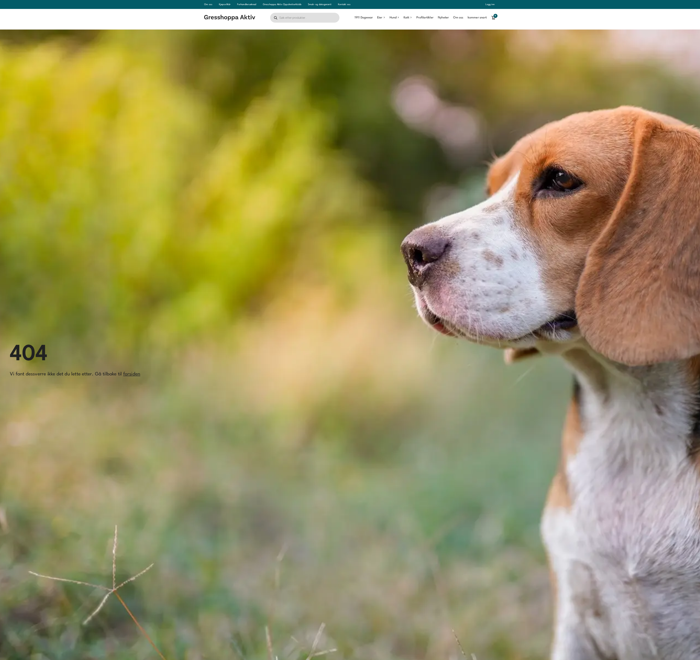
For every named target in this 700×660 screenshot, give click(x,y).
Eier (379, 17)
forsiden (131, 374)
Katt (406, 17)
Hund (393, 17)
